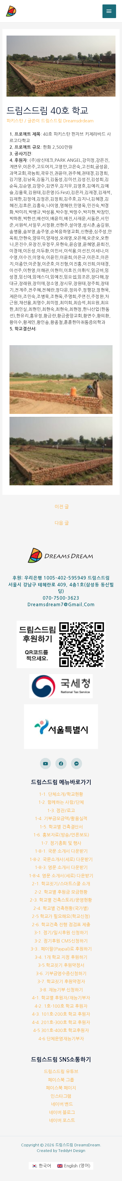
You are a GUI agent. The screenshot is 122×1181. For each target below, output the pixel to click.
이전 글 (61, 507)
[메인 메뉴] (109, 11)
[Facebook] (61, 763)
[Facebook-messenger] (76, 763)
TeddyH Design (71, 1151)
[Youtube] (45, 763)
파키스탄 (15, 121)
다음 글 (61, 523)
